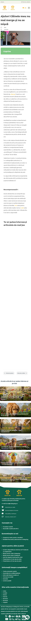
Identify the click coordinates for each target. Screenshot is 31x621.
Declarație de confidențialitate (11, 573)
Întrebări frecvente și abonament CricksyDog (15, 539)
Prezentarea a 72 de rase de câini (12, 559)
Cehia (4, 591)
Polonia (5, 596)
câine (5, 27)
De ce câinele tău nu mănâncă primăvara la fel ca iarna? (15, 296)
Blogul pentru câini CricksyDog (11, 553)
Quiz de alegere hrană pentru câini (12, 557)
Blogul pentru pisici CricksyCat (11, 555)
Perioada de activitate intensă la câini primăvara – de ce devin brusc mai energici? (15, 251)
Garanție (5, 579)
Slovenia (5, 600)
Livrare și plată (7, 580)
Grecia (5, 595)
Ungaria (5, 602)
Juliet (22, 208)
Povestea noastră (8, 527)
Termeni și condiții (8, 577)
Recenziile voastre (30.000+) (11, 528)
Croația (5, 593)
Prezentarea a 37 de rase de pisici (12, 561)
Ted (16, 205)
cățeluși (12, 94)
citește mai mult (10, 270)
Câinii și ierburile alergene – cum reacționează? (13, 338)
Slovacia (5, 598)
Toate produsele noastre (10, 571)
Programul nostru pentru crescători (13, 537)
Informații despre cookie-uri (11, 575)
